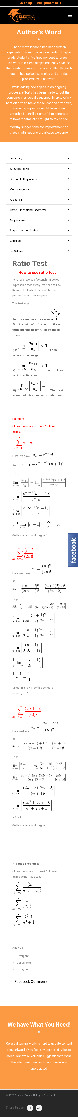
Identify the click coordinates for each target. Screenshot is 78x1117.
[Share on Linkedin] (39, 1108)
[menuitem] (25, 3)
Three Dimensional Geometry (28, 210)
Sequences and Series (24, 230)
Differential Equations (23, 179)
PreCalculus (17, 251)
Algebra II (16, 199)
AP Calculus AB (19, 168)
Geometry (16, 158)
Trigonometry (18, 220)
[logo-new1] (32, 15)
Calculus (15, 240)
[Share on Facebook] (30, 1108)
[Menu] (70, 15)
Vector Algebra (19, 189)
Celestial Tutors (23, 1095)
